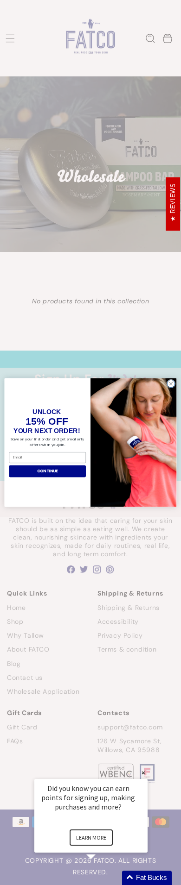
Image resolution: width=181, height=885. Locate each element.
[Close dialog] (171, 384)
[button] (102, 878)
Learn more (91, 837)
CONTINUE (47, 471)
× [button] (143, 772)
